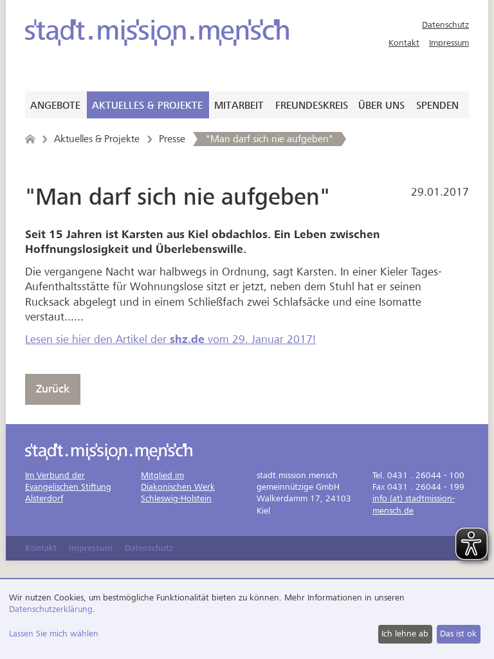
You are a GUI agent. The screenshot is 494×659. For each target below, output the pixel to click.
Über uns (381, 105)
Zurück (52, 389)
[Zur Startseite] (157, 32)
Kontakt (404, 42)
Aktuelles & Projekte (147, 105)
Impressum (449, 42)
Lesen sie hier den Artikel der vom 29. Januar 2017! (170, 339)
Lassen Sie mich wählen (53, 633)
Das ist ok (458, 633)
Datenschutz (445, 24)
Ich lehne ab (404, 633)
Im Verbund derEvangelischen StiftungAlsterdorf (68, 487)
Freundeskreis (311, 105)
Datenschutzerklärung (51, 609)
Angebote (55, 105)
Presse (172, 139)
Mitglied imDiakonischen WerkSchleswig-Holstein (178, 487)
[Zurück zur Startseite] (30, 139)
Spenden (437, 105)
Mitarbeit (239, 105)
